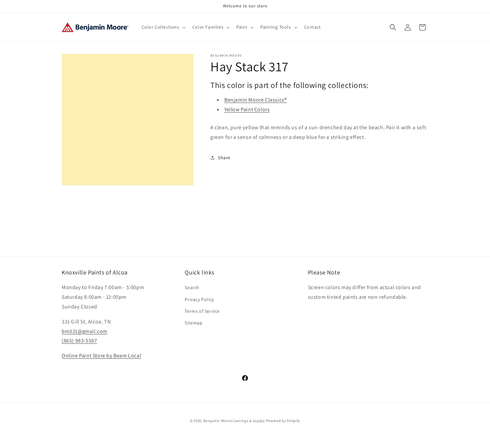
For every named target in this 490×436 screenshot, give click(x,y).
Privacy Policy (199, 299)
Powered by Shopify (283, 420)
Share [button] (224, 158)
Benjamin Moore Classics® (255, 99)
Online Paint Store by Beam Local (101, 355)
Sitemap (193, 323)
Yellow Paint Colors (247, 109)
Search (192, 287)
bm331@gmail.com (84, 331)
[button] (163, 27)
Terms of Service (202, 311)
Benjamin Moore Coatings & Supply (234, 420)
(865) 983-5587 (79, 340)
